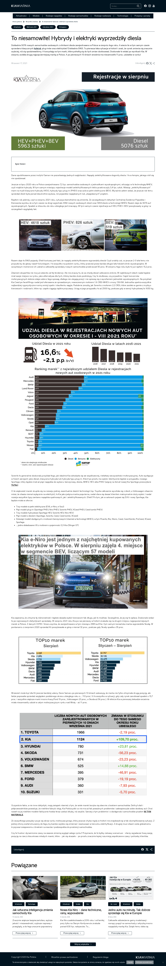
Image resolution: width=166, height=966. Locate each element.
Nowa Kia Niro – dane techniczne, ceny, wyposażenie (81, 911)
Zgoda (130, 962)
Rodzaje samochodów (78, 16)
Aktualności (21, 16)
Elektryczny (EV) (32, 27)
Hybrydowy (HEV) (48, 27)
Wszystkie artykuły (32, 21)
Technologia (122, 16)
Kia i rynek (114, 904)
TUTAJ (14, 485)
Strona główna (17, 21)
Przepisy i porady (142, 16)
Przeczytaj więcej (23, 933)
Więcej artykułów (81, 944)
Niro (87, 904)
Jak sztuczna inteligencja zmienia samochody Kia (33, 911)
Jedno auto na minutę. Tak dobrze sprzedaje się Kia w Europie (129, 911)
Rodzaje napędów (54, 16)
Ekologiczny (62, 27)
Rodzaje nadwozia (102, 16)
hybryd (37, 48)
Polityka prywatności (144, 962)
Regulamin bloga (100, 957)
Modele (36, 16)
